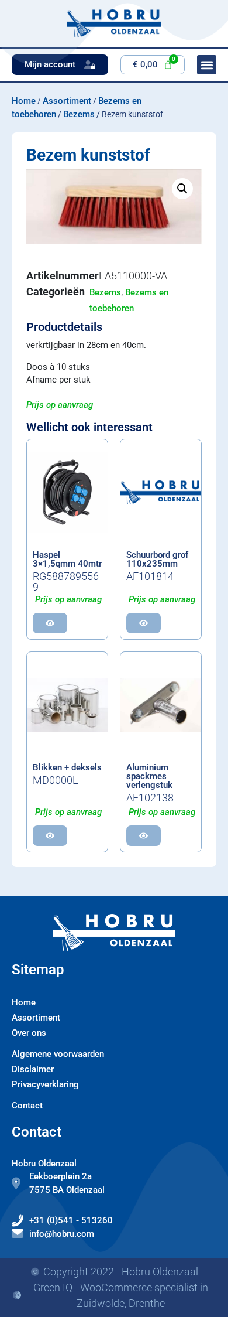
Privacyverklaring (45, 1084)
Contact (27, 1105)
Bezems (79, 114)
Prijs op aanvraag (59, 405)
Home (24, 100)
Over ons (29, 1033)
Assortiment (67, 100)
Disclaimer (33, 1069)
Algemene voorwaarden (58, 1054)
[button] (182, 188)
